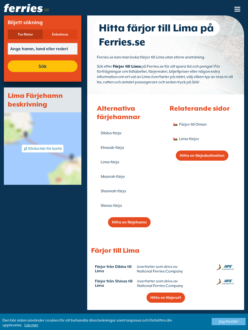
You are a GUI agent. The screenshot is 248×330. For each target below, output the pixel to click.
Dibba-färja (111, 133)
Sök (43, 66)
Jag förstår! (228, 321)
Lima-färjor (189, 139)
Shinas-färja (111, 205)
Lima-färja (110, 162)
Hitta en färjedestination (202, 155)
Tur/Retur (25, 34)
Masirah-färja (113, 176)
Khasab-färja (112, 147)
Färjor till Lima (127, 66)
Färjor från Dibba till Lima (113, 269)
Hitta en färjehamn (129, 222)
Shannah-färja (113, 191)
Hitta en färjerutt (165, 297)
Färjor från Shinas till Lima (113, 283)
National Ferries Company (160, 271)
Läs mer (31, 325)
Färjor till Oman (193, 124)
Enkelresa (60, 34)
